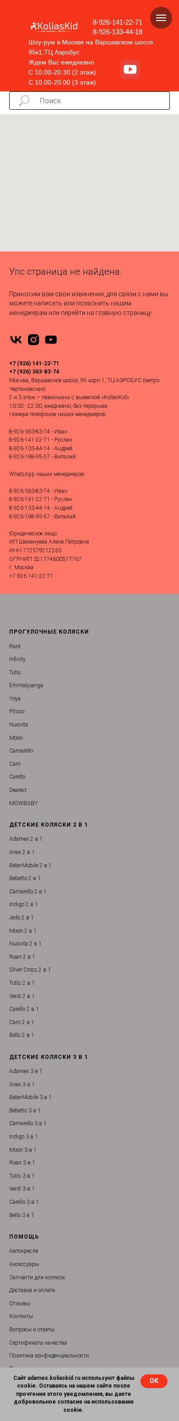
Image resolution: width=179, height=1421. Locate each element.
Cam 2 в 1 (21, 1022)
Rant (15, 646)
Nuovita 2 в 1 (25, 943)
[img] (130, 69)
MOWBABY (23, 803)
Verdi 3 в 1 (22, 1189)
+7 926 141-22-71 (31, 576)
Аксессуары (24, 1264)
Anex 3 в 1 (22, 1084)
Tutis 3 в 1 (22, 1176)
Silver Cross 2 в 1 (30, 970)
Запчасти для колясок (37, 1277)
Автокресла (23, 1251)
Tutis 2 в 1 (22, 983)
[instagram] (33, 340)
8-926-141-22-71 (117, 22)
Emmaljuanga (26, 685)
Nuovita (18, 724)
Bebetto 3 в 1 (25, 1110)
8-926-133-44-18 (117, 32)
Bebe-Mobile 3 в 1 (30, 1097)
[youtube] (51, 340)
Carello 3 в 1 (24, 1202)
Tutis (15, 672)
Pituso (16, 711)
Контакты (21, 1316)
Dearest (18, 790)
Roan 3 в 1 (22, 1162)
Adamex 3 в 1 (26, 1071)
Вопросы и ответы (32, 1329)
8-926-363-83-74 (29, 431)
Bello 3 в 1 (21, 1215)
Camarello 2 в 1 (28, 891)
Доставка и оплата (32, 1290)
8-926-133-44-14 (29, 448)
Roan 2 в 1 (22, 957)
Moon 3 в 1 (23, 1150)
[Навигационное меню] (161, 18)
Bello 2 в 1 (21, 1035)
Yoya (15, 698)
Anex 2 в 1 (22, 852)
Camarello (21, 751)
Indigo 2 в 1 (23, 904)
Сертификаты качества (38, 1343)
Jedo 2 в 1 (21, 917)
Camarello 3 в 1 (28, 1123)
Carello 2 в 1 (24, 1009)
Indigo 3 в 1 (23, 1136)
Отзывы (19, 1303)
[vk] (16, 340)
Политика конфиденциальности (49, 1355)
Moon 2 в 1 (23, 931)
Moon (16, 738)
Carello (17, 777)
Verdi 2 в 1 (22, 996)
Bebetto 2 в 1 (25, 878)
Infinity (17, 659)
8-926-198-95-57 (29, 457)
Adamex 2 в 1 (26, 839)
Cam (15, 764)
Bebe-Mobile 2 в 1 (30, 865)
